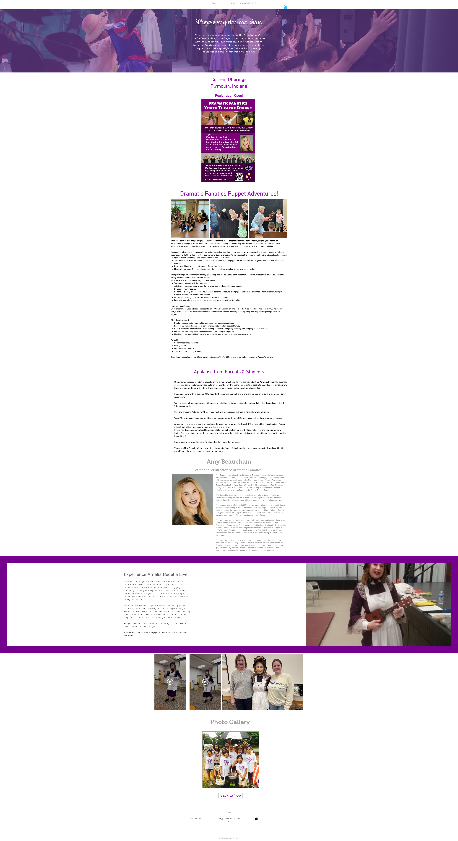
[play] (253, 786)
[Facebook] (256, 819)
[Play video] (170, 682)
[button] (285, 7)
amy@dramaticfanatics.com (206, 357)
